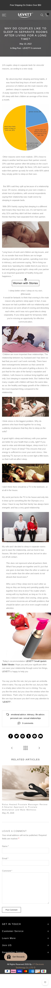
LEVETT (6, 702)
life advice (39, 714)
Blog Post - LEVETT (21, 48)
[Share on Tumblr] (28, 736)
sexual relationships (32, 718)
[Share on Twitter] (16, 736)
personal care (16, 718)
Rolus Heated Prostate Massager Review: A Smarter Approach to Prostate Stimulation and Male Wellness (25, 807)
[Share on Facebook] (10, 736)
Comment (7, 871)
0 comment (36, 48)
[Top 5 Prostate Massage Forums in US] (39, 748)
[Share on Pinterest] (22, 736)
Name (5, 846)
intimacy (30, 714)
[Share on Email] (40, 736)
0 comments (27, 723)
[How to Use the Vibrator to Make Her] (12, 748)
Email (5, 858)
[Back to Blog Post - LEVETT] (25, 748)
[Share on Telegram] (34, 736)
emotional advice (18, 714)
